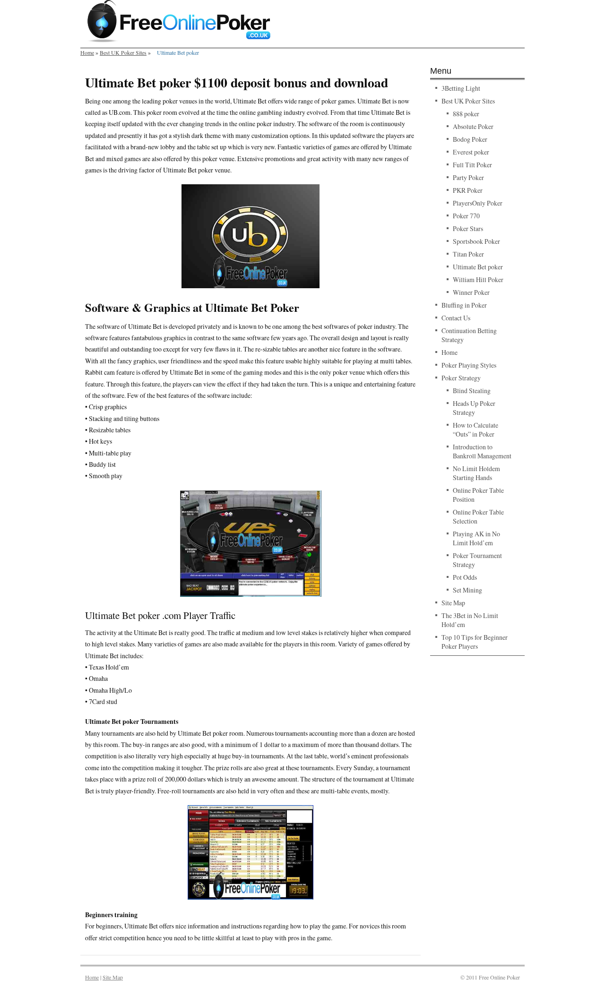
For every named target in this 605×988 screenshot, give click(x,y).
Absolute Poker (473, 126)
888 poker (466, 113)
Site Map (453, 602)
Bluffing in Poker (464, 305)
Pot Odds (465, 577)
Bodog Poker (470, 139)
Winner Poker (471, 292)
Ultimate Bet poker (478, 266)
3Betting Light (460, 88)
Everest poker (471, 151)
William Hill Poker (478, 279)
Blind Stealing (472, 390)
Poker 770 (466, 215)
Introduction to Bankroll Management (482, 451)
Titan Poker (468, 253)
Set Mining (467, 589)
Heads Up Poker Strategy (474, 408)
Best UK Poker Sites (123, 52)
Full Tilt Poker (472, 164)
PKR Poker (468, 190)
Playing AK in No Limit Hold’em (476, 538)
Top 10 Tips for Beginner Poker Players (474, 642)
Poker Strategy (461, 377)
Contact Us (455, 317)
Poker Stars (468, 228)
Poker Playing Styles (468, 365)
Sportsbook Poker (476, 241)
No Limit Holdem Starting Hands (476, 473)
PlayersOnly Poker (477, 202)
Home (87, 52)
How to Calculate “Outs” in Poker (475, 429)
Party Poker (468, 177)
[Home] (178, 40)
